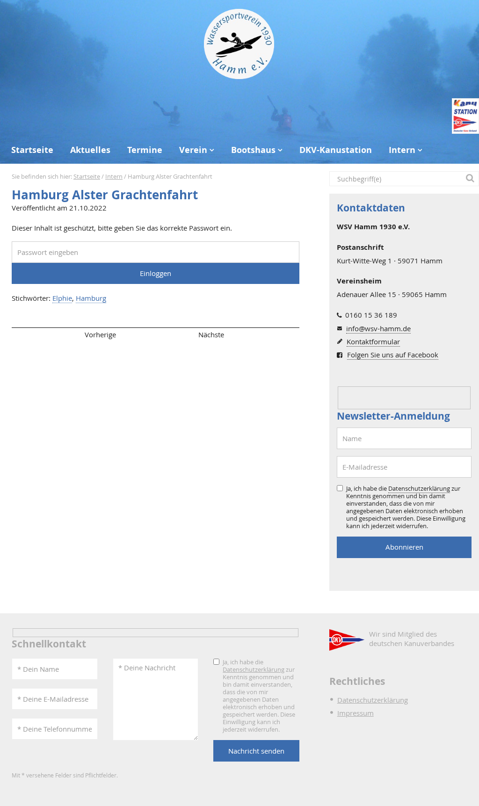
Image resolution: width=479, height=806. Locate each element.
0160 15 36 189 (371, 314)
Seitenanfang (39, 334)
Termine (144, 150)
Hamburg (91, 298)
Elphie (62, 298)
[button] (471, 178)
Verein (193, 150)
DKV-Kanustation (335, 150)
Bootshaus (253, 150)
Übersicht (155, 334)
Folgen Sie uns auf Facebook (392, 354)
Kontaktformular (373, 341)
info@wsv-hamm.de (378, 328)
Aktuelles (90, 150)
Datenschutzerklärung (419, 488)
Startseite (32, 150)
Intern (402, 150)
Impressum (355, 713)
